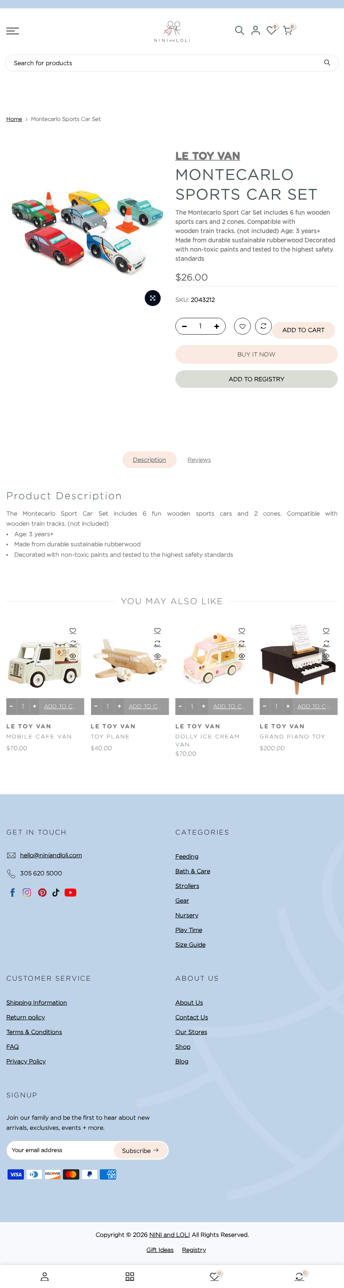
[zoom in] (153, 298)
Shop (182, 1046)
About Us (189, 1002)
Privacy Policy (26, 1061)
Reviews (199, 459)
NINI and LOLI (169, 1234)
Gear (182, 900)
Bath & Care (192, 871)
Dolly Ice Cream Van (207, 740)
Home (14, 119)
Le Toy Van (29, 727)
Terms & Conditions (34, 1032)
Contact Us (191, 1017)
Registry (194, 1249)
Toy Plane (110, 736)
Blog (181, 1061)
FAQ (12, 1046)
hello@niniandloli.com (51, 855)
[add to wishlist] (242, 326)
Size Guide (190, 944)
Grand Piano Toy (293, 736)
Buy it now (256, 354)
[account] (255, 32)
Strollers (187, 885)
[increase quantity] (219, 326)
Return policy (25, 1017)
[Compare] (263, 326)
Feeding (186, 856)
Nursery (186, 915)
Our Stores (191, 1032)
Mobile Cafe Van (39, 736)
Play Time (188, 930)
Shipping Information (36, 1002)
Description (149, 459)
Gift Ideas (160, 1249)
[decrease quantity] (182, 326)
